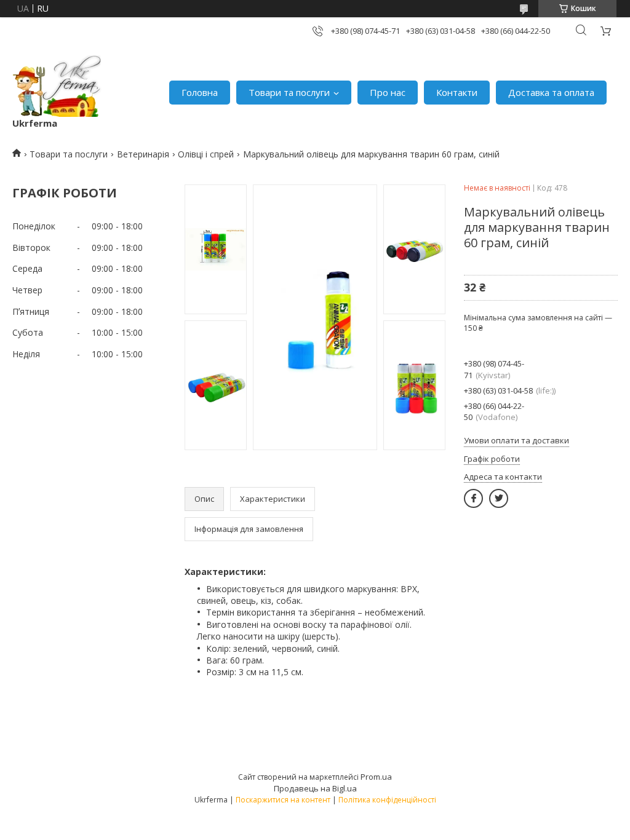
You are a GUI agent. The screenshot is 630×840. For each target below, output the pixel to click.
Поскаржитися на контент (283, 799)
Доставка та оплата (551, 92)
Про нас (387, 92)
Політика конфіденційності (387, 799)
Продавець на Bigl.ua (315, 788)
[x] (498, 498)
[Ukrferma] (57, 86)
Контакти (456, 92)
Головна (199, 92)
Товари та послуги (289, 92)
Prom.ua (376, 776)
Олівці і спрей (206, 154)
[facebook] (473, 498)
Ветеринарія (143, 154)
